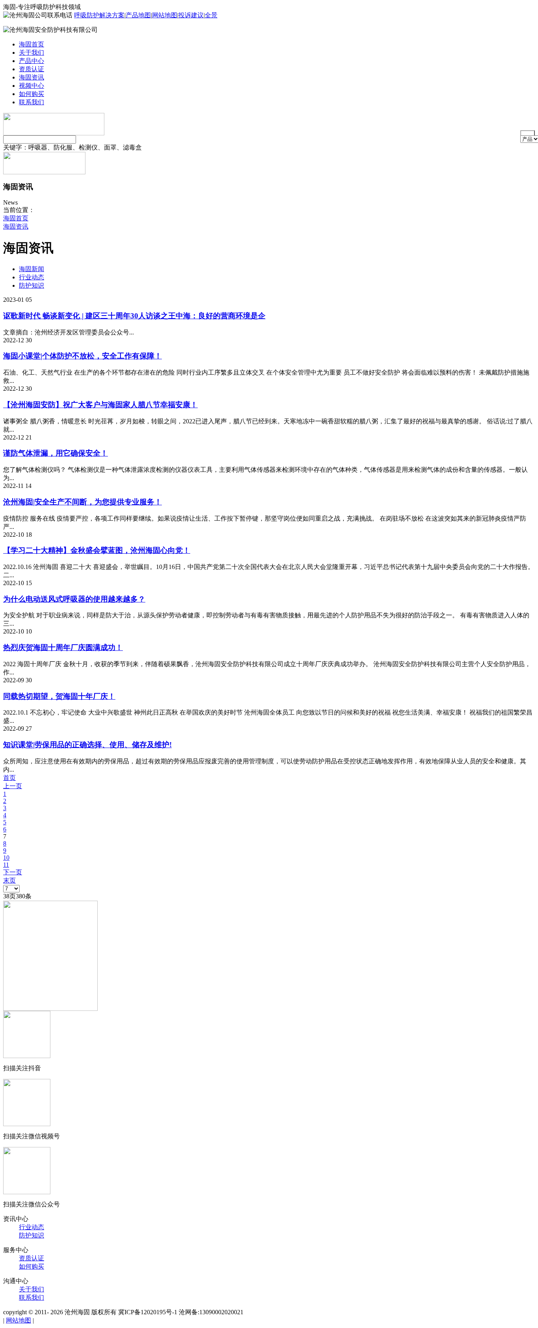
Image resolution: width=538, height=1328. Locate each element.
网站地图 (164, 15)
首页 (9, 777)
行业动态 (31, 277)
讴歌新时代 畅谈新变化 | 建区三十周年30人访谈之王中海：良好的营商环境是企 (134, 316)
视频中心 (31, 85)
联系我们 (31, 102)
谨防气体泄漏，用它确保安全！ (55, 453)
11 (6, 864)
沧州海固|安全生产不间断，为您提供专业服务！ (82, 502)
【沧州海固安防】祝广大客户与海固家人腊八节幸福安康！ (100, 405)
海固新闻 (31, 269)
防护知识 (31, 285)
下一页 (12, 872)
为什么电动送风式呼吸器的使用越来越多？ (74, 599)
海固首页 (31, 44)
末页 (9, 880)
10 (6, 857)
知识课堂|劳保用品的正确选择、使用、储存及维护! (87, 745)
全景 (211, 15)
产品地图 (138, 15)
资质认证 (31, 69)
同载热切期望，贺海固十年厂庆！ (59, 696)
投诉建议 (191, 15)
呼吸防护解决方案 (99, 15)
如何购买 (31, 94)
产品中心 (31, 60)
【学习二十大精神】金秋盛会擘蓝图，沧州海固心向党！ (96, 550)
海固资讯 (31, 77)
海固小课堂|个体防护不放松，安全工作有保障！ (82, 356)
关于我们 (31, 52)
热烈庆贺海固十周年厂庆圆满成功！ (63, 647)
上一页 (12, 786)
